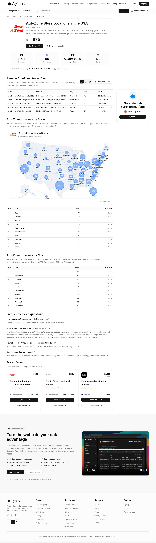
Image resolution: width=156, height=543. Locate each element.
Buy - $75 (124, 11)
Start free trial (13, 472)
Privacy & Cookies (101, 516)
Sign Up (144, 4)
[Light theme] (9, 522)
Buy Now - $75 (35, 46)
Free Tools (69, 526)
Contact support (46, 337)
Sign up (126, 505)
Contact (97, 508)
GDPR (96, 523)
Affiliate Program (42, 523)
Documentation (71, 505)
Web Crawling (41, 512)
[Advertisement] (132, 52)
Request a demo (34, 472)
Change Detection (43, 508)
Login (134, 4)
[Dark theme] (17, 522)
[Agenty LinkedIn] (16, 515)
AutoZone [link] (40, 16)
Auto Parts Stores (26, 16)
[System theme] (13, 522)
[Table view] (82, 81)
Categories (12, 11)
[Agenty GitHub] (8, 515)
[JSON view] (86, 81)
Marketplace (77, 4)
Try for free (132, 117)
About (96, 505)
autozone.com (61, 69)
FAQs (67, 516)
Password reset (129, 512)
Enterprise (105, 4)
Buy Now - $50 (24, 400)
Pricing (66, 4)
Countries (26, 11)
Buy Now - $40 (96, 400)
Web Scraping (41, 505)
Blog (67, 512)
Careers (97, 512)
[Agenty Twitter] (12, 515)
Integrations (92, 4)
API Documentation (72, 508)
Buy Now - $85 (60, 400)
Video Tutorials (71, 519)
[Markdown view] (90, 81)
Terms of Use (99, 519)
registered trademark (59, 536)
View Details (22, 405)
